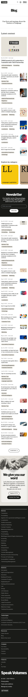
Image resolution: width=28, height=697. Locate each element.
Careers (3, 651)
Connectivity (4, 618)
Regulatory (4, 100)
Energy (15, 429)
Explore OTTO (14, 493)
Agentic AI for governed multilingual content (13, 518)
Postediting (16, 65)
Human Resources (6, 378)
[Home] (4, 2)
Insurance (4, 393)
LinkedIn (3, 662)
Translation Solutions (7, 83)
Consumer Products (6, 443)
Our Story (3, 646)
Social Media (4, 600)
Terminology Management (8, 365)
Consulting (4, 550)
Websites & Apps (5, 607)
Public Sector (4, 593)
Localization (5, 114)
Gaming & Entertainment (8, 584)
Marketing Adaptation (7, 529)
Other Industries (5, 595)
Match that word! (6, 638)
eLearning (4, 538)
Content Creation (6, 527)
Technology (4, 67)
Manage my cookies (6, 686)
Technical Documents (7, 609)
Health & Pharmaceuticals (8, 98)
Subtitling (3, 545)
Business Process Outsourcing (9, 554)
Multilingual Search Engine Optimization (12, 536)
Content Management (7, 552)
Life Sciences (4, 591)
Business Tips (5, 81)
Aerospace (4, 570)
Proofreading (4, 534)
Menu (24, 2)
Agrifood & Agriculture (7, 418)
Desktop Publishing (6, 524)
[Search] (20, 2)
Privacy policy (5, 681)
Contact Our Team (14, 497)
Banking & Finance (6, 577)
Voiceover (3, 541)
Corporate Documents (7, 604)
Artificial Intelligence (7, 65)
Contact (3, 653)
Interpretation (5, 547)
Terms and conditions (7, 684)
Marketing (11, 114)
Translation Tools (6, 321)
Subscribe (14, 210)
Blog (2, 635)
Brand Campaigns (6, 597)
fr (17, 2)
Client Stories (5, 633)
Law (2, 586)
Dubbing (3, 543)
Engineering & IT (5, 581)
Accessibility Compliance (8, 152)
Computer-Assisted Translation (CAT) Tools (13, 622)
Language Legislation (7, 381)
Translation (4, 513)
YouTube (3, 666)
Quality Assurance (6, 522)
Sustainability (5, 649)
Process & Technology (7, 557)
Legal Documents (6, 602)
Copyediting (4, 531)
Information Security (6, 624)
